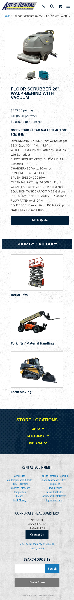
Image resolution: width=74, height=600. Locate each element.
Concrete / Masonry (20, 488)
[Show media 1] (30, 75)
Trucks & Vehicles (54, 492)
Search (52, 568)
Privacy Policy (37, 548)
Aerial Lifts (19, 295)
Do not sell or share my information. (37, 544)
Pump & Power (54, 488)
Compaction (19, 492)
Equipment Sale (54, 500)
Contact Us (37, 534)
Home (7, 16)
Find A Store (37, 582)
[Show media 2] (43, 75)
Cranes (19, 496)
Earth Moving (21, 392)
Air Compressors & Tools (19, 480)
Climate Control (20, 484)
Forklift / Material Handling (54, 476)
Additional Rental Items (54, 496)
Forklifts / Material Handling (32, 343)
